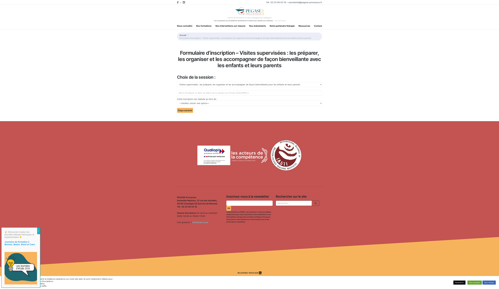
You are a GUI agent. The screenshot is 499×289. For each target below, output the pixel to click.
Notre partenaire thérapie (282, 26)
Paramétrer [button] (459, 282)
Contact (318, 26)
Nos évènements (257, 26)
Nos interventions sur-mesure (230, 26)
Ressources (304, 26)
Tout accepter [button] (474, 282)
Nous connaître (184, 26)
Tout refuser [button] (489, 282)
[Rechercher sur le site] (315, 203)
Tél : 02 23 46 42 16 (276, 2)
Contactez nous (200, 222)
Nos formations (204, 26)
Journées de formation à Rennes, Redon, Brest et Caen (20, 243)
